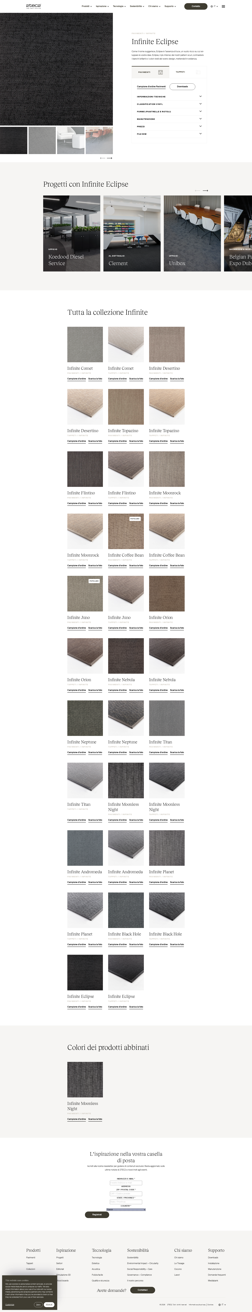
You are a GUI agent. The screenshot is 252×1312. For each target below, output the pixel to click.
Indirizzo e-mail (126, 1179)
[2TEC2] (33, 6)
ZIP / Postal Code (126, 1190)
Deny (38, 1305)
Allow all (49, 1304)
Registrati (97, 1215)
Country (126, 1206)
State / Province (126, 1198)
